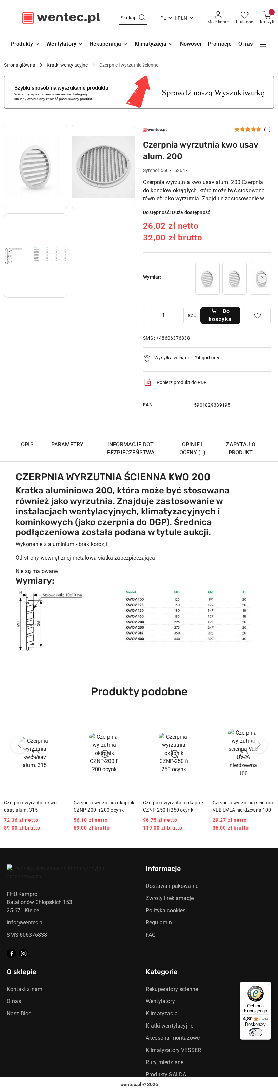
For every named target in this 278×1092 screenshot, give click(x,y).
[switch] (255, 1032)
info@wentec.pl (25, 922)
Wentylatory (160, 1001)
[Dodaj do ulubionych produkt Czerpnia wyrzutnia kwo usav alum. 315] (58, 720)
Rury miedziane (164, 1062)
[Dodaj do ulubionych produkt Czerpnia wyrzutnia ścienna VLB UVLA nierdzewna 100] (266, 720)
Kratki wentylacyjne (169, 1025)
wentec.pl (130, 1084)
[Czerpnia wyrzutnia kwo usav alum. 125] (234, 278)
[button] (263, 45)
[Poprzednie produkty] (19, 745)
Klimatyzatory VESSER (173, 1050)
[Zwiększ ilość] (178, 315)
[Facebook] (11, 953)
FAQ (151, 935)
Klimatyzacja (162, 1013)
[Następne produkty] (259, 745)
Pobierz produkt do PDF (181, 382)
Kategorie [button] (162, 972)
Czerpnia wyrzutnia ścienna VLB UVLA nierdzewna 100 (243, 806)
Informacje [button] (163, 868)
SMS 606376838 (27, 935)
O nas (14, 1001)
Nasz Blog (19, 1013)
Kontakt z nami (25, 989)
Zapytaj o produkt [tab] (240, 448)
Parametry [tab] (67, 444)
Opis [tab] (27, 444)
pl (163, 18)
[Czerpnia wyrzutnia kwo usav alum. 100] (207, 278)
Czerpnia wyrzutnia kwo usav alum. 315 (30, 806)
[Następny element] (262, 278)
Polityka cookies (166, 910)
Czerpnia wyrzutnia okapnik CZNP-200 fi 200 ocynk (104, 806)
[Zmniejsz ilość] (148, 315)
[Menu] (267, 986)
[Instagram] (23, 953)
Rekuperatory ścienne (172, 989)
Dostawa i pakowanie (172, 886)
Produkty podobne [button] (139, 691)
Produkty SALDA (166, 1074)
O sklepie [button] (21, 972)
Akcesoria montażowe (173, 1038)
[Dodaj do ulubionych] (257, 315)
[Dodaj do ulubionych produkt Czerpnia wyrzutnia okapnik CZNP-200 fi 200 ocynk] (127, 720)
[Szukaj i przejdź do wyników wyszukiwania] (142, 18)
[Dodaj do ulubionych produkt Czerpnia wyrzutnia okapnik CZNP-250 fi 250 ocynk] (197, 720)
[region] (232, 278)
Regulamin (159, 922)
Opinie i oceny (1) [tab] (192, 448)
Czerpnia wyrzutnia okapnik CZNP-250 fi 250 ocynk (173, 806)
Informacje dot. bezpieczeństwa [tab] (131, 448)
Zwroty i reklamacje (170, 898)
